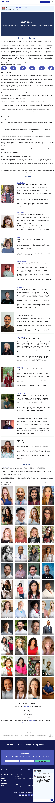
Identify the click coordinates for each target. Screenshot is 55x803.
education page (32, 720)
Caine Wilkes (21, 417)
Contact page (26, 706)
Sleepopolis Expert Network (8, 467)
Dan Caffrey (21, 183)
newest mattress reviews (6, 722)
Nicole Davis (21, 237)
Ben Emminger (21, 261)
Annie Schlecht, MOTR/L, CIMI (34, 542)
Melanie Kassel (22, 287)
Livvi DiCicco (21, 213)
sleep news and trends (25, 722)
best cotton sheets (35, 57)
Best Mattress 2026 (45, 1)
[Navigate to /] (14, 745)
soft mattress (23, 57)
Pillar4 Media (5, 75)
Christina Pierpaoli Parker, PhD (48, 542)
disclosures (15, 113)
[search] (52, 2)
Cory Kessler (21, 314)
